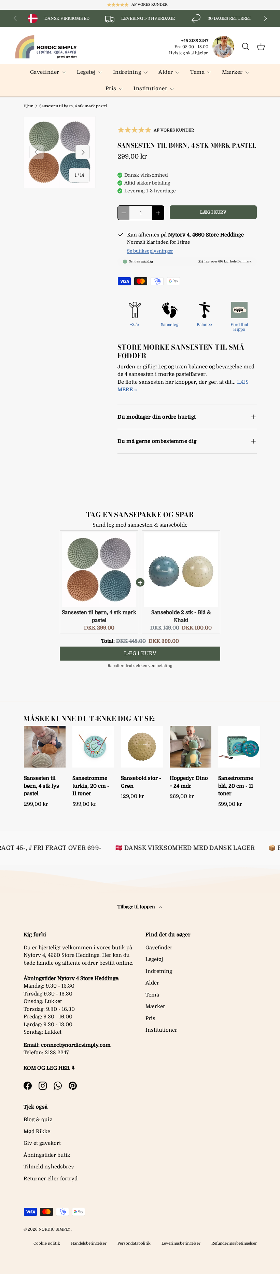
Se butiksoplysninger (150, 251)
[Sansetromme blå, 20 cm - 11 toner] (239, 747)
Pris (150, 1018)
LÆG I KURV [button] (140, 653)
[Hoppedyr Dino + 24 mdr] (190, 747)
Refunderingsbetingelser (234, 1243)
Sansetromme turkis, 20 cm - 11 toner (90, 786)
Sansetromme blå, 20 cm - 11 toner (235, 786)
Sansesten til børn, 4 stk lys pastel (41, 786)
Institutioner (161, 1030)
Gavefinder (158, 948)
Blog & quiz (38, 1119)
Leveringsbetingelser (181, 1243)
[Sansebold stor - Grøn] (142, 747)
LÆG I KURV (213, 212)
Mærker (155, 1006)
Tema (152, 995)
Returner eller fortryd (51, 1179)
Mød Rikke (37, 1131)
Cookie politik (46, 1243)
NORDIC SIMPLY (54, 1229)
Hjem (28, 106)
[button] (260, 46)
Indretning (158, 971)
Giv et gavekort (42, 1143)
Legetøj (154, 959)
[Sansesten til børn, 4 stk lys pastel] (45, 747)
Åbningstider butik (47, 1155)
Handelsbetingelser (89, 1243)
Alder (152, 983)
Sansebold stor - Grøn (141, 782)
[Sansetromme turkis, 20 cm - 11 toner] (93, 747)
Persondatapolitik (134, 1243)
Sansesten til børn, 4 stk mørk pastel (73, 106)
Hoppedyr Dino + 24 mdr (189, 782)
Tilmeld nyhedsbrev (49, 1167)
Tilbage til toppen (136, 906)
